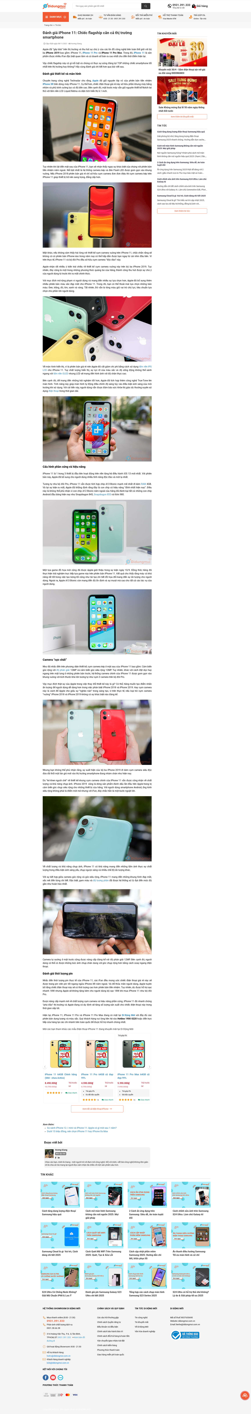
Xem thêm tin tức (182, 211)
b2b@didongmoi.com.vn (58, 1363)
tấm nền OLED (60, 373)
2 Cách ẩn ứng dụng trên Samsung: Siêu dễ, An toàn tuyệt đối (181, 163)
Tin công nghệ (141, 1317)
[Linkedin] (59, 1157)
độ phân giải (63, 670)
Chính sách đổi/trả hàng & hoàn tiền (113, 1336)
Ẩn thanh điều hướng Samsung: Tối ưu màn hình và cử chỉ (189, 1253)
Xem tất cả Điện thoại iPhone (95, 1109)
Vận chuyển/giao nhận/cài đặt (111, 1341)
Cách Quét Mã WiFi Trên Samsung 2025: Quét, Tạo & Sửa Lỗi (103, 1253)
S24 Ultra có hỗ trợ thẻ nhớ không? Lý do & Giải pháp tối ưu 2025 (191, 1294)
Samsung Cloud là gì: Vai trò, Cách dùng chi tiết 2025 (181, 196)
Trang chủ (48, 25)
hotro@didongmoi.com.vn (58, 1356)
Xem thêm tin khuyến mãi (182, 116)
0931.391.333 (180, 5)
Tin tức (58, 25)
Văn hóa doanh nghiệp (145, 1331)
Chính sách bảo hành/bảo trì (110, 1331)
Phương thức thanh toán (108, 1350)
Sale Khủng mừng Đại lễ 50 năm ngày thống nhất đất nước (181, 109)
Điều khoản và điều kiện (107, 1327)
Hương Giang (61, 1150)
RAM (143, 484)
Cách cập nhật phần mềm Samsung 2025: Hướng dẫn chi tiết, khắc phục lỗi (145, 1255)
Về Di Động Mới (141, 1327)
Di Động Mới (128, 1015)
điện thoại (54, 391)
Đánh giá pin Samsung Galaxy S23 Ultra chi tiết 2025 (103, 1294)
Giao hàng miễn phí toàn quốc (110, 1354)
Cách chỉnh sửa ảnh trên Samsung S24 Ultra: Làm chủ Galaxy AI (181, 180)
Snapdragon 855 (102, 494)
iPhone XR (48, 84)
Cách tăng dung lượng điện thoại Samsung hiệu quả (181, 132)
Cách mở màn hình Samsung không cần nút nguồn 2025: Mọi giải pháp (180, 147)
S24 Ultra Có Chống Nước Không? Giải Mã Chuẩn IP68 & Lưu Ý (59, 1294)
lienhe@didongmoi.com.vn (188, 1324)
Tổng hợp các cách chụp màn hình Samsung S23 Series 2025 (146, 1294)
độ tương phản (101, 880)
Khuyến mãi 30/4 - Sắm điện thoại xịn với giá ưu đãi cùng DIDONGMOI (182, 71)
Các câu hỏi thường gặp (108, 1317)
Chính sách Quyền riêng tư (109, 1322)
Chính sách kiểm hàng (107, 1345)
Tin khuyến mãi (141, 1322)
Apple (95, 80)
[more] (245, 1396)
